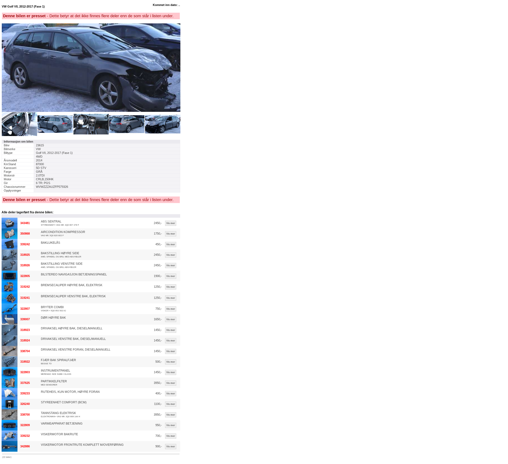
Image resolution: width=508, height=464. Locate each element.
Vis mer (170, 223)
